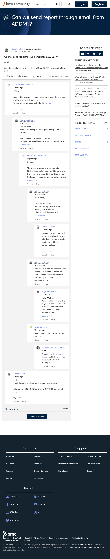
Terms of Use (84, 544)
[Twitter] (94, 53)
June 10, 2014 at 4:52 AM (21, 51)
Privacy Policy (39, 538)
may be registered (91, 547)
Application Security (80, 538)
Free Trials (17, 538)
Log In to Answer (37, 416)
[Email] (82, 53)
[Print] (88, 53)
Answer (25, 76)
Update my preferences (58, 538)
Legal (27, 538)
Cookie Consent (29, 540)
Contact (6, 538)
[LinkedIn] (100, 53)
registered (75, 547)
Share (38, 76)
